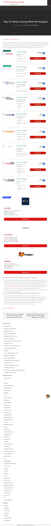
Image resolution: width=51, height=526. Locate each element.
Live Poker (6, 441)
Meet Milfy (7, 208)
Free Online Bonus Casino (9, 372)
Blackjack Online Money (9, 355)
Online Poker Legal (8, 362)
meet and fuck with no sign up (30, 283)
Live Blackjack (7, 439)
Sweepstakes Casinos (9, 485)
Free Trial (25, 219)
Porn (5, 458)
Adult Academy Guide (13, 2)
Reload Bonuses (7, 461)
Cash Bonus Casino (8, 343)
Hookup (5, 427)
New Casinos (7, 446)
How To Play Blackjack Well (10, 333)
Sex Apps (6, 468)
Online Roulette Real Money (10, 348)
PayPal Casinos (7, 456)
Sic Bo (5, 475)
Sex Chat (6, 470)
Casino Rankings (7, 402)
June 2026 (6, 508)
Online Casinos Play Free (9, 338)
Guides (5, 422)
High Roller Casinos (8, 424)
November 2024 (7, 518)
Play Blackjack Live (8, 326)
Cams (5, 395)
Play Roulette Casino (8, 331)
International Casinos (8, 432)
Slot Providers (7, 478)
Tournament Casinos (8, 488)
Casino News (7, 400)
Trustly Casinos (7, 492)
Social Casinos (7, 480)
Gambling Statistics (8, 417)
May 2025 (6, 515)
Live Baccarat (7, 436)
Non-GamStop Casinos (9, 451)
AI (4, 380)
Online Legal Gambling (9, 358)
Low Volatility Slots (8, 444)
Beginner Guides (7, 388)
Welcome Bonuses (8, 500)
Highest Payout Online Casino (10, 336)
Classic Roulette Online (9, 367)
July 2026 (6, 505)
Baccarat (6, 383)
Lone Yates (6, 39)
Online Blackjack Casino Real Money (12, 360)
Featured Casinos (8, 410)
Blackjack (6, 393)
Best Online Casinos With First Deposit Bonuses (14, 370)
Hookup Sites (11, 308)
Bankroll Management (9, 385)
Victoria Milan (8, 234)
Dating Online (7, 407)
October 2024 (7, 520)
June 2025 (6, 513)
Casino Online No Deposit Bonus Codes (12, 341)
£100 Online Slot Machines (10, 328)
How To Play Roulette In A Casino (11, 353)
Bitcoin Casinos (7, 390)
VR (4, 497)
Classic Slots (7, 405)
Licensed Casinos (8, 434)
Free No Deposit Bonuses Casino (11, 365)
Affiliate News (7, 378)
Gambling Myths (7, 414)
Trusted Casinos (7, 490)
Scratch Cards (7, 466)
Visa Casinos (7, 495)
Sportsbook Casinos (8, 483)
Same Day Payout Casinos (10, 463)
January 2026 (7, 510)
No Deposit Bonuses (8, 449)
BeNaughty (7, 261)
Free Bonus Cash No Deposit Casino (12, 345)
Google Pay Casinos (8, 419)
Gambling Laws (7, 412)
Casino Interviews (8, 397)
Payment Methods (8, 453)
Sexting (5, 473)
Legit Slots (6, 350)
